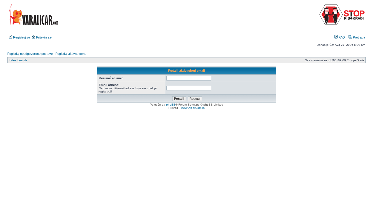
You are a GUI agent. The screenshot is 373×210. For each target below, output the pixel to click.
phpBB (170, 104)
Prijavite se (43, 37)
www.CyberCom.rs (193, 107)
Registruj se (21, 37)
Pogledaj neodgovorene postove (30, 53)
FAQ (341, 37)
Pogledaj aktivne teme (70, 53)
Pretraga (358, 37)
